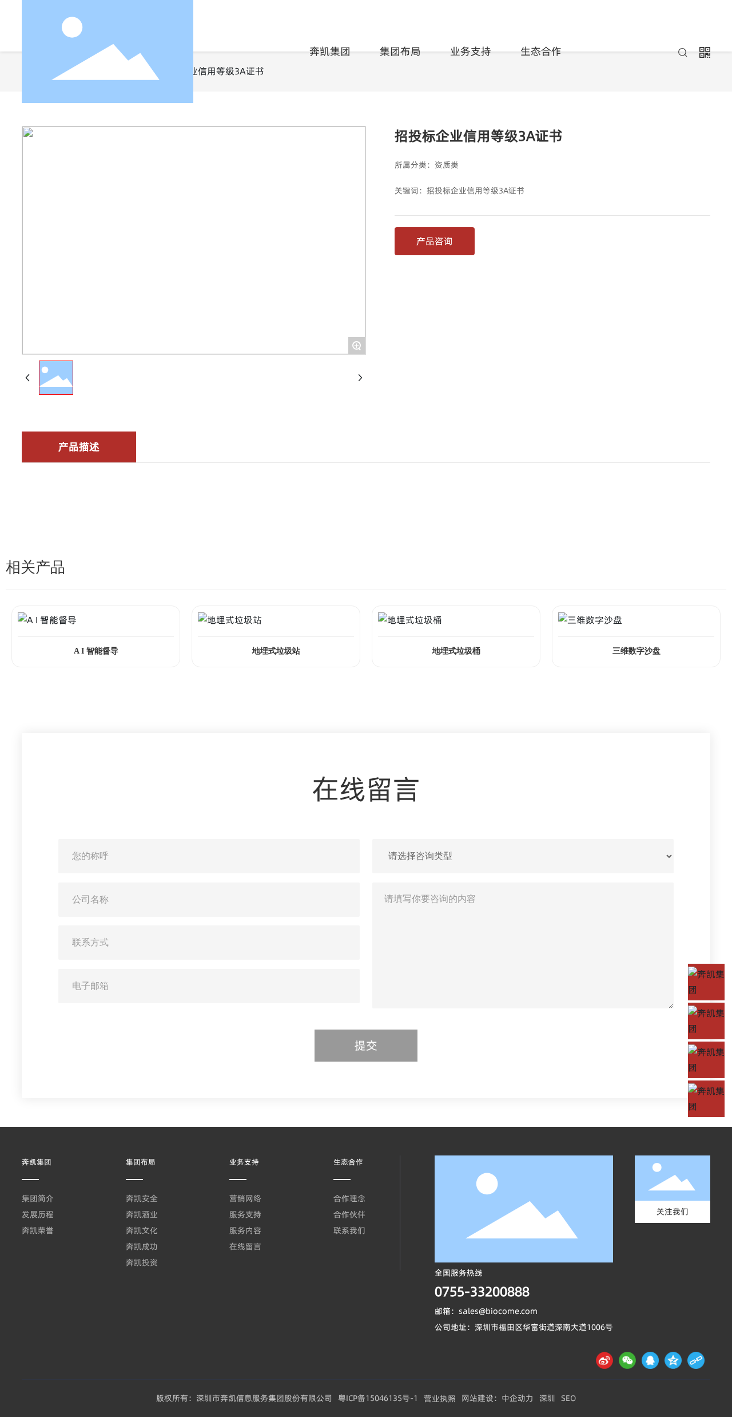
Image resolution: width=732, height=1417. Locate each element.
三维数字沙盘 (636, 651)
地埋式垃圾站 (276, 651)
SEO (568, 1398)
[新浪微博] (604, 1360)
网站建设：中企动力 (498, 1398)
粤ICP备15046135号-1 (378, 1398)
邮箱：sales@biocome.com (486, 1311)
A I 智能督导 (96, 651)
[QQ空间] (673, 1360)
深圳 (547, 1398)
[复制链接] (696, 1360)
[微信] (627, 1360)
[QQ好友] (650, 1360)
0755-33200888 (482, 1292)
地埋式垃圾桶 (456, 651)
